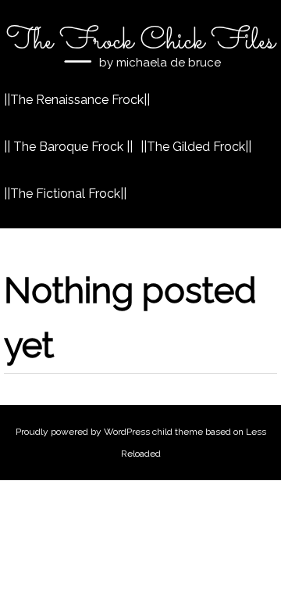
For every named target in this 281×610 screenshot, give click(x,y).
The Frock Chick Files (140, 41)
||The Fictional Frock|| (65, 193)
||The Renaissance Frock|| (77, 99)
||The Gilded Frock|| (195, 146)
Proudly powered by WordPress (83, 431)
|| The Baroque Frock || (68, 146)
